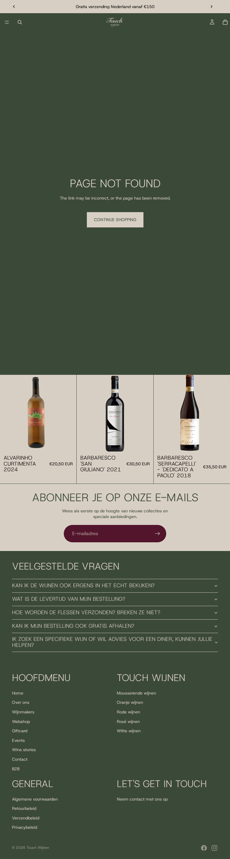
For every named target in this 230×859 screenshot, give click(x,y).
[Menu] (7, 22)
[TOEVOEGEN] (67, 442)
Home (17, 693)
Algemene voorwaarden (35, 799)
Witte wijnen (129, 731)
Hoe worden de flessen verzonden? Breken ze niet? (86, 612)
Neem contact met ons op (142, 799)
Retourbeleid (24, 808)
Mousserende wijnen (136, 693)
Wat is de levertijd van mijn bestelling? (68, 599)
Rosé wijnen (128, 721)
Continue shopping (115, 219)
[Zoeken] (19, 22)
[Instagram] (214, 848)
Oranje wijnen (130, 702)
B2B (15, 769)
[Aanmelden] (157, 533)
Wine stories (24, 750)
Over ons (20, 702)
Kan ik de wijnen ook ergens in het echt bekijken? (83, 585)
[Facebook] (204, 848)
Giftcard (19, 731)
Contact (20, 759)
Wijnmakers (23, 712)
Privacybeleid (24, 827)
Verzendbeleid (25, 818)
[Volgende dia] (211, 6)
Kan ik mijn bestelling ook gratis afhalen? (73, 625)
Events (18, 740)
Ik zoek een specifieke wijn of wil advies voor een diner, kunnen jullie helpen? (112, 642)
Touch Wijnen (38, 847)
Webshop (21, 721)
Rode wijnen (128, 712)
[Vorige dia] (14, 6)
